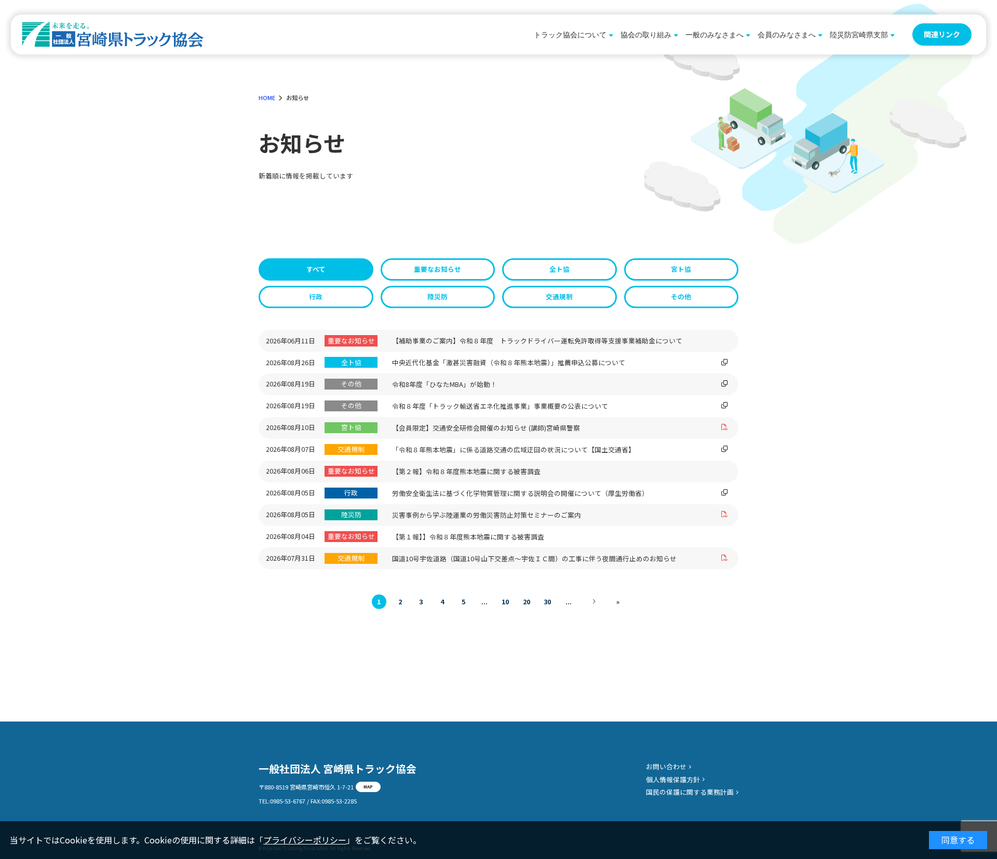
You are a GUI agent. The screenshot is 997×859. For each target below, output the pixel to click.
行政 (315, 296)
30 (547, 601)
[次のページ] (593, 601)
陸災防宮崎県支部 (859, 35)
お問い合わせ (666, 766)
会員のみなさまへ (787, 35)
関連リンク (942, 34)
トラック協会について (570, 35)
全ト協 (559, 269)
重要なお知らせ (437, 269)
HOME (267, 97)
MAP (368, 786)
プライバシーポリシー (304, 840)
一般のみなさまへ (714, 35)
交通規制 (559, 296)
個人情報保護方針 (673, 779)
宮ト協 (681, 269)
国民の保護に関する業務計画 (690, 792)
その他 (681, 296)
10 (505, 601)
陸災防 (437, 296)
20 (526, 601)
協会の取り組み (646, 35)
